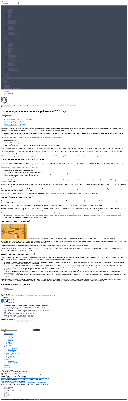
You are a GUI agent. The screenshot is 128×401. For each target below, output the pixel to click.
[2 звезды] (10, 296)
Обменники (11, 29)
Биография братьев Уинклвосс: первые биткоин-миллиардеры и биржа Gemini (27, 310)
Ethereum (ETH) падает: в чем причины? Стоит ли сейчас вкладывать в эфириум (25, 378)
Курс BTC (7, 39)
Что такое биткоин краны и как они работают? (18, 119)
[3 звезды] (16, 296)
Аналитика (11, 33)
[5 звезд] (29, 296)
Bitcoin (10, 8)
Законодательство (13, 34)
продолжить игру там (117, 213)
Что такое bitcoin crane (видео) (13, 125)
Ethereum (10, 9)
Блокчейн (7, 37)
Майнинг (7, 18)
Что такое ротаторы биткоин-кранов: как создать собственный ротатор (25, 307)
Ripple (9, 17)
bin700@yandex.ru (34, 399)
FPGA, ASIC (11, 23)
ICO (5, 36)
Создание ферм (12, 20)
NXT (9, 14)
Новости (6, 31)
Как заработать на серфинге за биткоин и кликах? (19, 313)
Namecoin (10, 12)
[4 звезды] (23, 296)
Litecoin (10, 11)
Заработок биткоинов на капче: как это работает (18, 316)
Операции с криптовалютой (12, 25)
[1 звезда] (4, 296)
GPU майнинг (12, 22)
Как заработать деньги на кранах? (14, 121)
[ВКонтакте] (2, 301)
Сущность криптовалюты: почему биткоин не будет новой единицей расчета (23, 382)
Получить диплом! (6, 106)
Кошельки (11, 28)
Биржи (10, 26)
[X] (7, 301)
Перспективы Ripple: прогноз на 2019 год (13, 373)
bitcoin (12, 151)
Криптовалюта (8, 6)
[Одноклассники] (4, 301)
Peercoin (10, 15)
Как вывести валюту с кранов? (13, 122)
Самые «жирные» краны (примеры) (14, 124)
